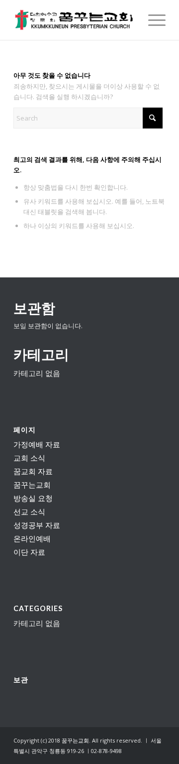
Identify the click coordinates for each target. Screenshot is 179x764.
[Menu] (152, 20)
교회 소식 (29, 458)
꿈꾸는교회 (32, 485)
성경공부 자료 (36, 525)
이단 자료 (29, 552)
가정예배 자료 (36, 444)
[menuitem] (152, 20)
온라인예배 (32, 538)
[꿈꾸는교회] (74, 20)
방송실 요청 (33, 498)
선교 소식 (29, 511)
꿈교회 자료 (33, 471)
